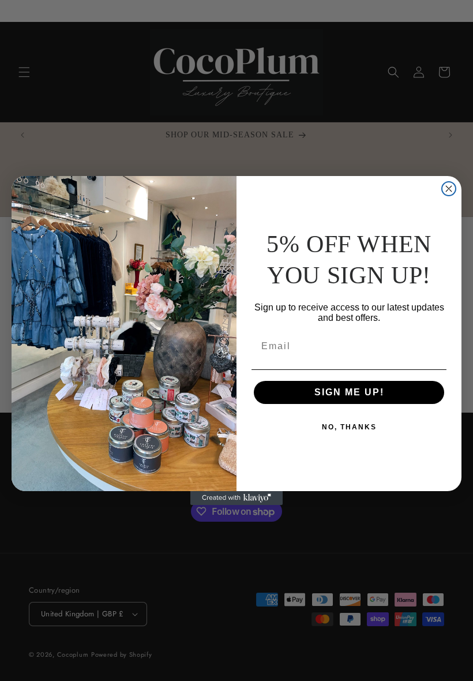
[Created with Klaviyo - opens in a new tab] (236, 498)
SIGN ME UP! (349, 392)
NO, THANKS (349, 427)
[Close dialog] (449, 189)
